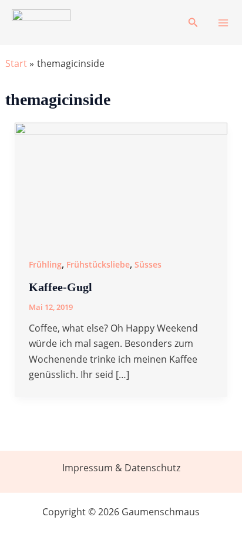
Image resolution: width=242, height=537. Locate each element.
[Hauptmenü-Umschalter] (223, 23)
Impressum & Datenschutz (121, 467)
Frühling (45, 264)
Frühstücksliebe (98, 264)
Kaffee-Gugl (60, 287)
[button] (193, 23)
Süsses (148, 264)
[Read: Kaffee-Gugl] (121, 181)
